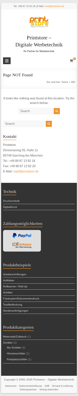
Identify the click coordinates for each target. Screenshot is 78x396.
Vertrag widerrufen (48, 389)
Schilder (8, 292)
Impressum (10, 386)
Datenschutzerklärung (30, 386)
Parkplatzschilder (17, 359)
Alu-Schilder (14, 347)
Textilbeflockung (12, 304)
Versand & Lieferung (62, 386)
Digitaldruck (10, 206)
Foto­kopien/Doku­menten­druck (21, 298)
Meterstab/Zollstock (15, 336)
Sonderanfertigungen (15, 310)
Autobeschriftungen (14, 274)
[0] (71, 61)
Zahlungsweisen (28, 389)
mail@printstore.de (54, 6)
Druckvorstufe (11, 200)
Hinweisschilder (16, 353)
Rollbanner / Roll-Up (15, 286)
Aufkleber (8, 280)
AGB (46, 386)
